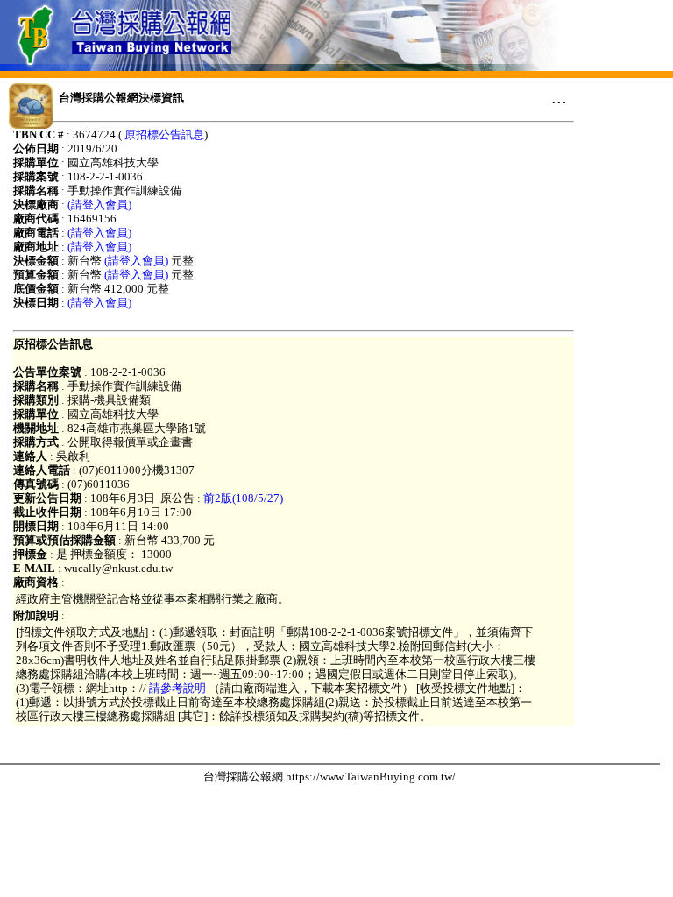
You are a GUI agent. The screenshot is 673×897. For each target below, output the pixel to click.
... (559, 97)
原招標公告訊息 (164, 134)
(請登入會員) (99, 204)
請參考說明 (177, 688)
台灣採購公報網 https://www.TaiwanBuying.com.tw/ (329, 776)
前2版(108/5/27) (243, 498)
